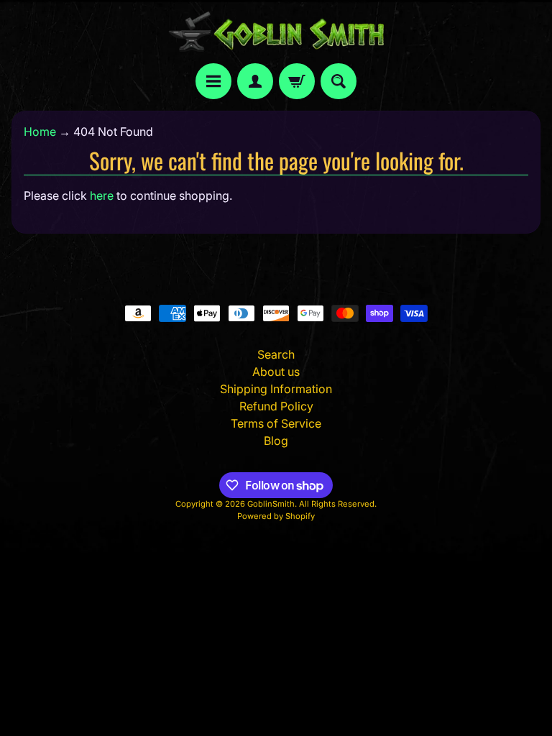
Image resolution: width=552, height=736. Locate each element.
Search (276, 354)
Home (40, 131)
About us (276, 371)
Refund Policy (276, 406)
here (102, 195)
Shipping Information (276, 389)
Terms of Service (276, 423)
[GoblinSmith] (276, 32)
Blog (276, 440)
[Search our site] (338, 81)
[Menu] (213, 81)
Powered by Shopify (276, 516)
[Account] (255, 81)
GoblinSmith (271, 504)
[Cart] (297, 81)
